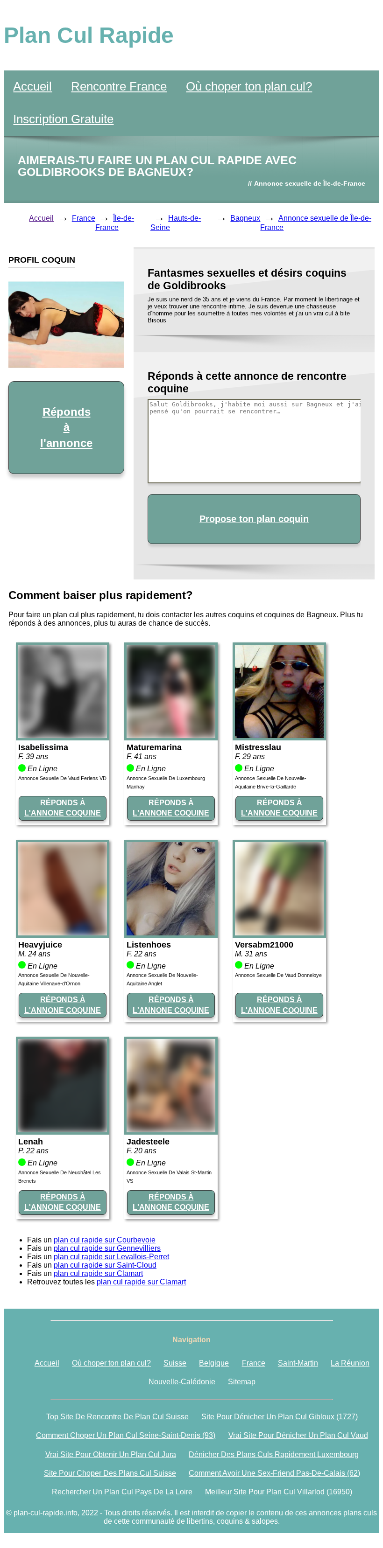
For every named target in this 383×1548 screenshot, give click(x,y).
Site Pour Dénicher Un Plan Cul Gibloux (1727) (279, 1417)
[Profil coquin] (62, 735)
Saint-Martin (298, 1363)
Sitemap (241, 1382)
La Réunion (350, 1363)
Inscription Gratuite (63, 119)
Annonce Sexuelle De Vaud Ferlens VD (62, 778)
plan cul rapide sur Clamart (98, 1273)
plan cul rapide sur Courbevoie (105, 1240)
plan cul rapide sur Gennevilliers (107, 1248)
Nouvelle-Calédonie (182, 1382)
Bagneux (245, 218)
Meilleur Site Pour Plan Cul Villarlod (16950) (278, 1492)
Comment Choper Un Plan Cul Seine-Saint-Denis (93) (125, 1435)
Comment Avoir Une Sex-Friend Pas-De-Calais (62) (274, 1473)
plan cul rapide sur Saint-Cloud (105, 1265)
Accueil (32, 86)
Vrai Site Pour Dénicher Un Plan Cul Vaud (298, 1435)
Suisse (174, 1363)
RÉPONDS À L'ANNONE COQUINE (62, 808)
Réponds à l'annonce (66, 427)
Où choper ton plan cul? (249, 86)
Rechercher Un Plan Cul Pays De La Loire (122, 1492)
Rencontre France (119, 86)
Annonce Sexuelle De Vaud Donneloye (278, 975)
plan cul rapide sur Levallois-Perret (111, 1257)
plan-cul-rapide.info (46, 1513)
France (83, 218)
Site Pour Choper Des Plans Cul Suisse (110, 1473)
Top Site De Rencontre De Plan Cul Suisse (117, 1417)
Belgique (214, 1363)
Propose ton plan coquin (254, 519)
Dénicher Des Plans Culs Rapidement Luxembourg (274, 1454)
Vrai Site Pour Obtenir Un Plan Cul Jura (110, 1454)
